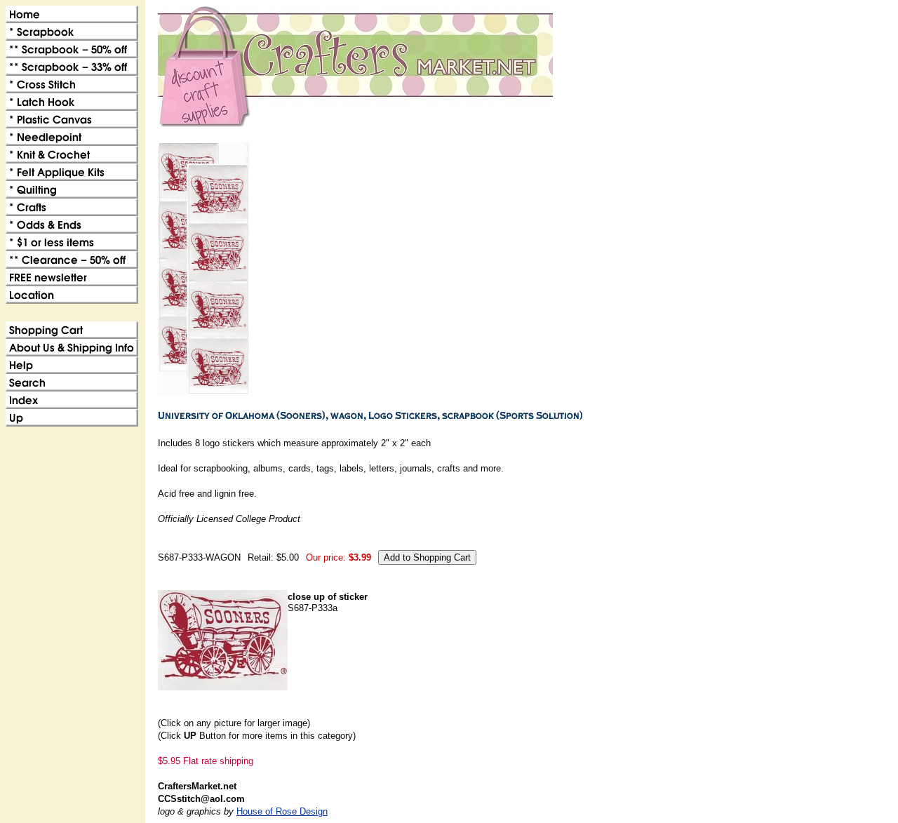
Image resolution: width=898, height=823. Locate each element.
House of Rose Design (282, 811)
